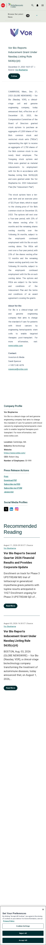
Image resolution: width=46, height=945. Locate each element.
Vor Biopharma (21, 70)
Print (6, 476)
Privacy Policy (8, 921)
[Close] (43, 909)
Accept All (23, 940)
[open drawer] (42, 5)
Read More (10, 606)
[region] (23, 925)
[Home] (12, 5)
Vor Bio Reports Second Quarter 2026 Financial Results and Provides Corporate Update (20, 560)
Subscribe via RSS (12, 484)
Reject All (23, 933)
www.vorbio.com (15, 345)
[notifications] (37, 5)
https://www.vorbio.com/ (15, 453)
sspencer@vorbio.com (18, 369)
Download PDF (10, 480)
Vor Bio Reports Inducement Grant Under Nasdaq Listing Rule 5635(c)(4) (20, 638)
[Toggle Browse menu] (36, 15)
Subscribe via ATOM (13, 488)
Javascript (9, 492)
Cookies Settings (23, 926)
